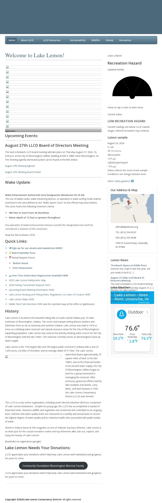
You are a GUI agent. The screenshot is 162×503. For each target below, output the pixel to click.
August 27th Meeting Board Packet (23, 172)
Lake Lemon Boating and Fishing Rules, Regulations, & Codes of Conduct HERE (49, 294)
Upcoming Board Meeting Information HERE (31, 289)
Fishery (109, 40)
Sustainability (78, 40)
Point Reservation (22, 267)
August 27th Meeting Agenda (20, 165)
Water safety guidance (119, 181)
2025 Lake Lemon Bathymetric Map (27, 280)
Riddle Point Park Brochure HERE (26, 304)
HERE (32, 234)
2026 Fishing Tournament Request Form (29, 285)
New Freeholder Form (23, 252)
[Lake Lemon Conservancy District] (77, 13)
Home (12, 40)
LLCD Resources (51, 40)
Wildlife (95, 40)
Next (153, 260)
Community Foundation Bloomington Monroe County (53, 466)
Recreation (125, 40)
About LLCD (27, 40)
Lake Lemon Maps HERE (21, 299)
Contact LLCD (16, 46)
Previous (150, 260)
